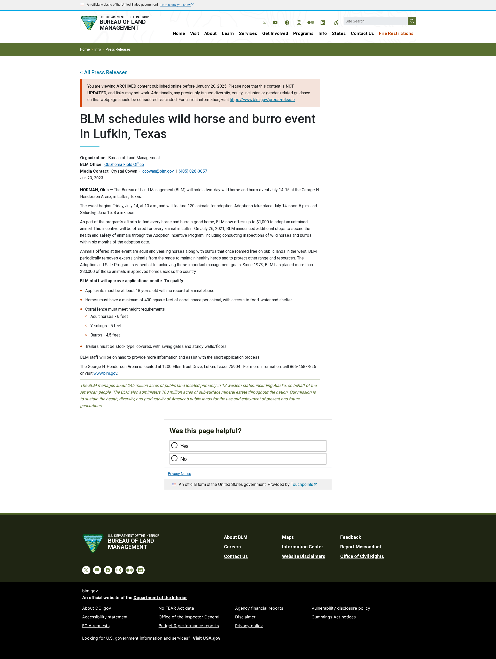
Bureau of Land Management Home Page (120, 23)
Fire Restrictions (396, 33)
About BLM (235, 537)
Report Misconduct (360, 546)
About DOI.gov (96, 608)
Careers (232, 546)
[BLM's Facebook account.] (287, 22)
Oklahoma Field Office (124, 164)
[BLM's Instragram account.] (299, 22)
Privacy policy (249, 625)
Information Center (302, 546)
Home (179, 33)
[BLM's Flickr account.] (311, 18)
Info (323, 33)
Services (248, 33)
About (210, 33)
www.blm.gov (105, 373)
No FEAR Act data (176, 608)
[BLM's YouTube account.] (275, 22)
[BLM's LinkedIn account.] (323, 22)
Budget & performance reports (189, 625)
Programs (303, 33)
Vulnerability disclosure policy (341, 608)
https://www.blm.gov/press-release (262, 99)
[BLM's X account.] (263, 18)
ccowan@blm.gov (158, 171)
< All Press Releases (104, 72)
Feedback (350, 537)
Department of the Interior (160, 597)
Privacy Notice (179, 473)
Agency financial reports (259, 608)
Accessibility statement (105, 616)
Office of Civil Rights (362, 556)
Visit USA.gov (206, 638)
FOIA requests (96, 625)
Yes (184, 445)
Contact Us (362, 33)
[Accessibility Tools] (336, 22)
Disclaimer (245, 616)
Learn (228, 33)
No (183, 458)
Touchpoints (302, 484)
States (339, 33)
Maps (288, 537)
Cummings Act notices (334, 616)
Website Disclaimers (303, 556)
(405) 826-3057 (193, 171)
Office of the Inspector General (189, 616)
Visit (194, 33)
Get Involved (275, 33)
